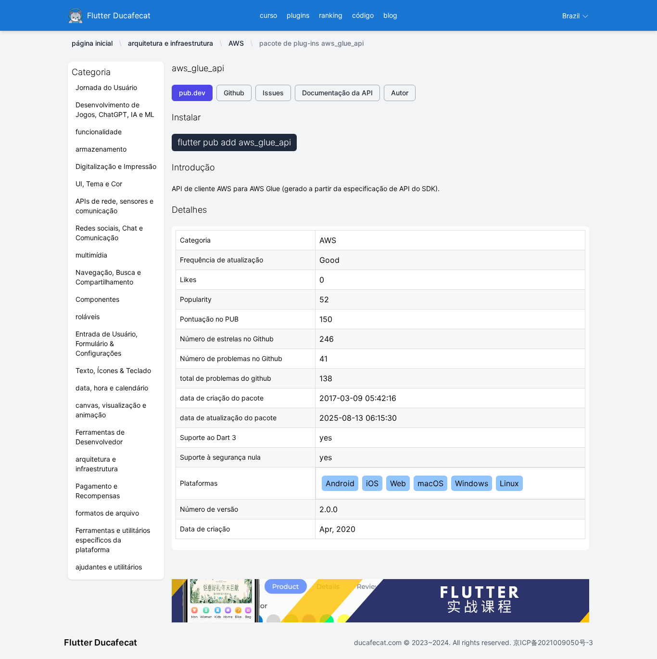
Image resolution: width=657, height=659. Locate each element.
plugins (298, 15)
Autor (399, 93)
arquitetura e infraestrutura (170, 43)
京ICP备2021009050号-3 (552, 642)
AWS (236, 43)
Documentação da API (337, 93)
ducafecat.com (379, 642)
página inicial (92, 43)
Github (234, 93)
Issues (273, 93)
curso (268, 15)
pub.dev (192, 93)
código (363, 15)
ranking (330, 15)
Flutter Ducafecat (100, 642)
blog (390, 15)
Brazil (571, 16)
